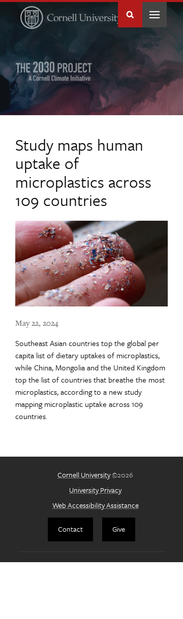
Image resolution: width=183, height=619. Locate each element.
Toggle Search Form (130, 14)
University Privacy (95, 490)
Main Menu (154, 14)
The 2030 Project (54, 71)
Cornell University (83, 474)
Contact (70, 529)
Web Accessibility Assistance (95, 505)
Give (118, 529)
